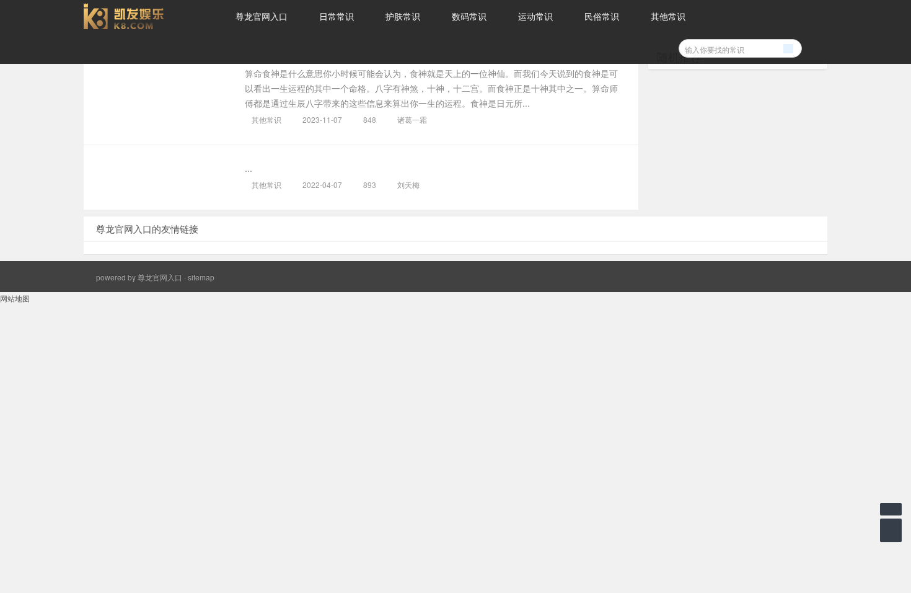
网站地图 (15, 298)
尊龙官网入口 (261, 16)
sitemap (201, 277)
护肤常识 (402, 16)
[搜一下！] (788, 46)
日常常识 (336, 16)
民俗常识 (601, 16)
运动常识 (535, 16)
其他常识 (668, 16)
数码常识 (469, 16)
